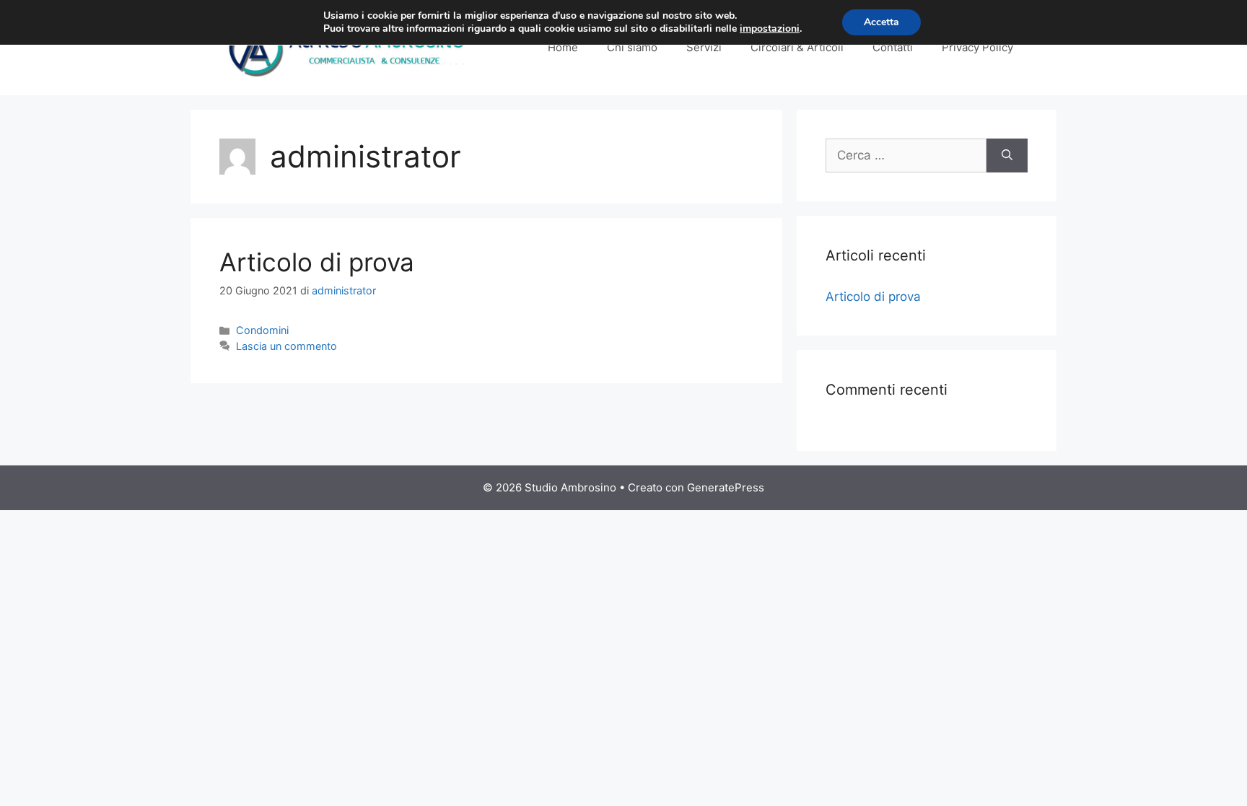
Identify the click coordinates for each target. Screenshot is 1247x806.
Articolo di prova (316, 262)
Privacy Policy (977, 47)
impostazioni (770, 28)
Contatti (892, 47)
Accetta (881, 22)
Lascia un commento (286, 346)
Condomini (262, 330)
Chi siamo (632, 47)
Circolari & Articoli (797, 47)
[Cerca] (1007, 156)
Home (563, 47)
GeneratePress (725, 487)
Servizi (704, 47)
